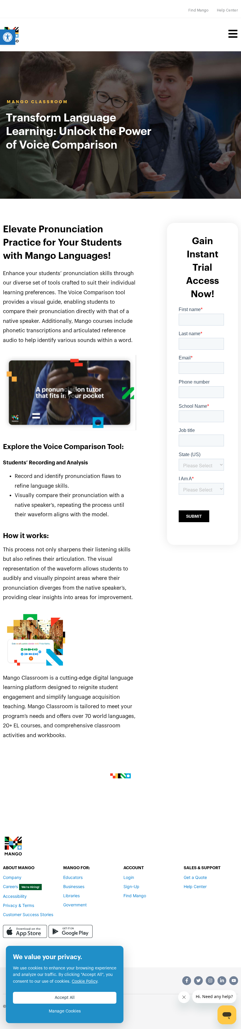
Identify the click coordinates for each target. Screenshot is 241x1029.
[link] (7, 37)
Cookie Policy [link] (84, 981)
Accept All (65, 998)
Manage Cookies (65, 1011)
